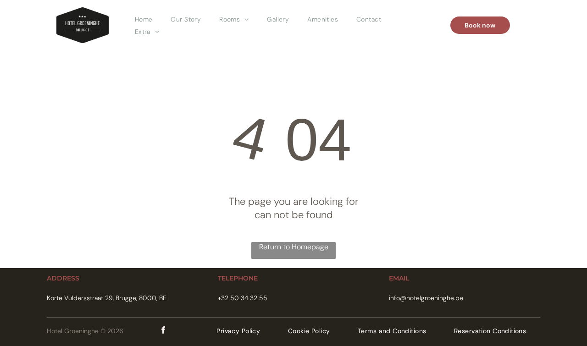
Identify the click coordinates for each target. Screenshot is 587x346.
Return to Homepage (293, 247)
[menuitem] (144, 19)
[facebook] (163, 331)
